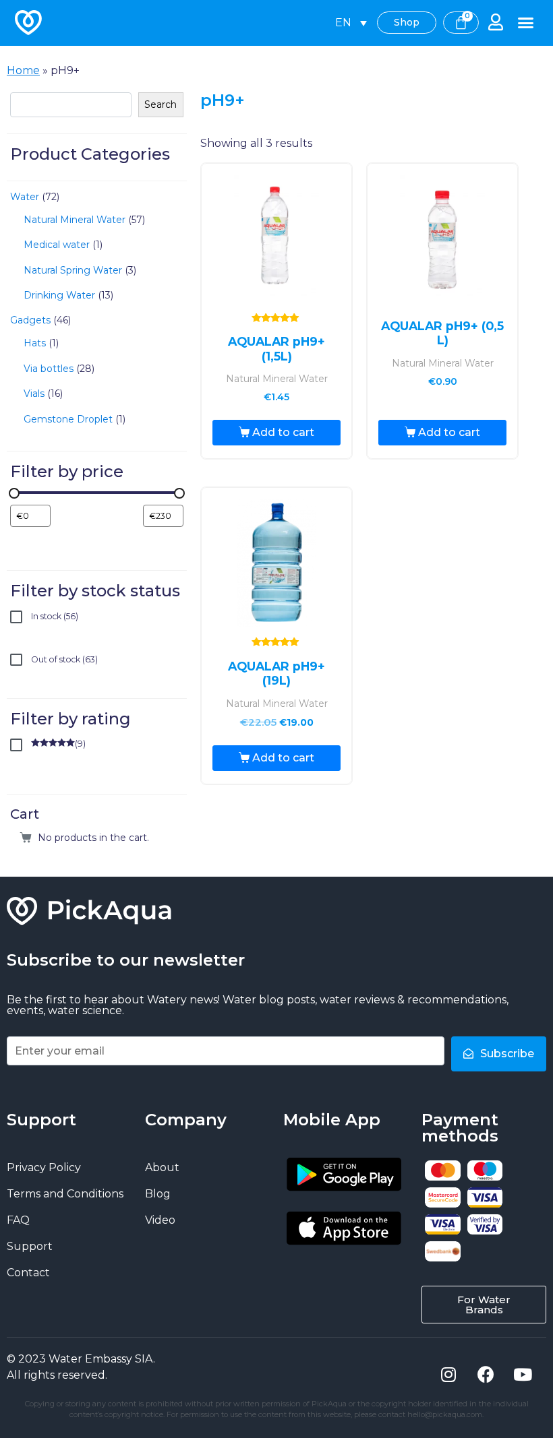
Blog (158, 1193)
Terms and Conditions (65, 1193)
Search (160, 104)
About (162, 1167)
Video (160, 1220)
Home (23, 70)
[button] (526, 23)
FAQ (18, 1220)
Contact (28, 1272)
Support (30, 1246)
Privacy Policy (44, 1167)
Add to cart (283, 432)
